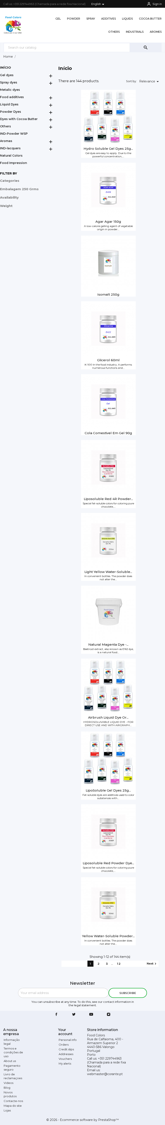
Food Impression (13, 163)
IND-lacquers (10, 148)
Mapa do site (13, 1105)
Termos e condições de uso (13, 1052)
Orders (64, 1044)
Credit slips (66, 1049)
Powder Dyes (10, 112)
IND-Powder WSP (14, 134)
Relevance (149, 81)
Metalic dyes (10, 90)
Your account (65, 1032)
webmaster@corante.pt (105, 1074)
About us (10, 1061)
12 (119, 963)
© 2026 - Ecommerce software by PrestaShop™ (82, 1120)
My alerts (65, 1063)
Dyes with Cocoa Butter (19, 119)
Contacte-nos (13, 1101)
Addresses (66, 1054)
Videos (8, 1083)
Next (152, 964)
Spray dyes (8, 82)
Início (5, 67)
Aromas (6, 141)
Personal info (68, 1040)
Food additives (12, 97)
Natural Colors (11, 155)
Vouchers (65, 1058)
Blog (7, 1087)
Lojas (7, 1110)
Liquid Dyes (9, 104)
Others (5, 126)
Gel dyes (7, 75)
